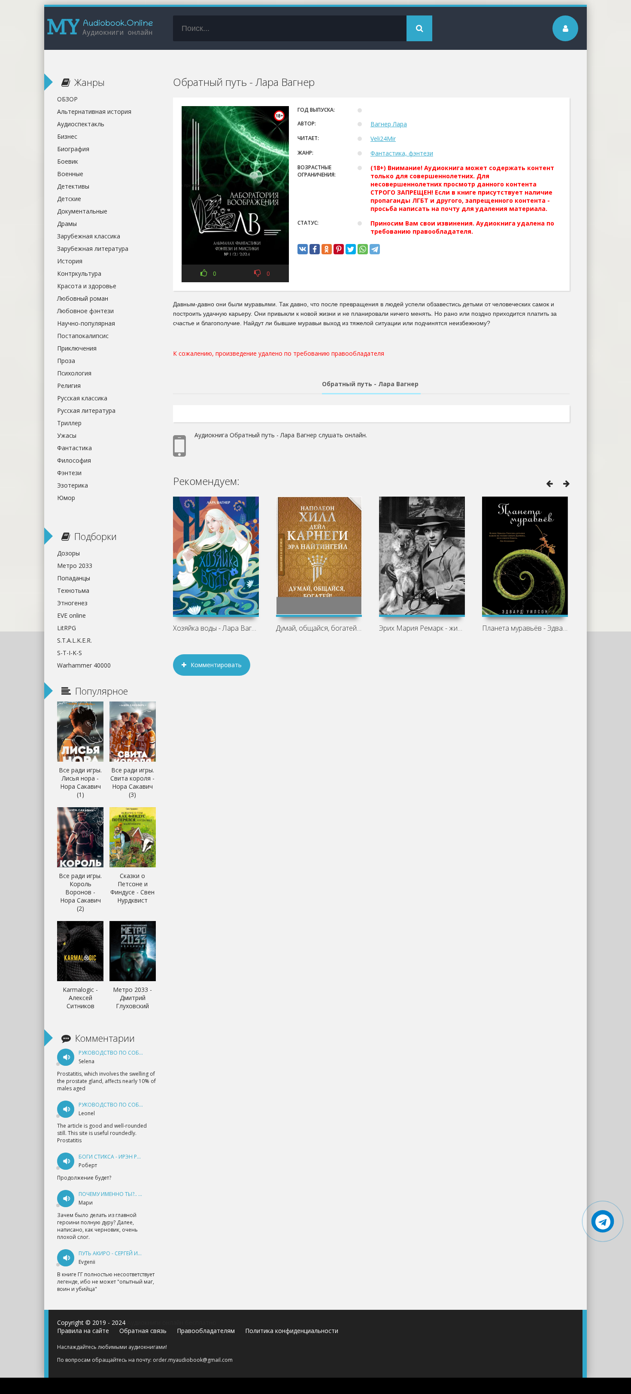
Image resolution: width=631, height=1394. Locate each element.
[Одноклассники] (327, 249)
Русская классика (82, 398)
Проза (66, 361)
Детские (69, 199)
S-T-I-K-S (69, 653)
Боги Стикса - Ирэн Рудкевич (119, 1156)
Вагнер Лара (388, 124)
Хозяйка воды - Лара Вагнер (216, 628)
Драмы (67, 224)
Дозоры (68, 553)
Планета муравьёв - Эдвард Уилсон (525, 628)
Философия (74, 460)
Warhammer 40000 (84, 665)
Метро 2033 (74, 565)
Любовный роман (82, 298)
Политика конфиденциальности (291, 1331)
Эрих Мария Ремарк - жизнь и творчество (422, 628)
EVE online (71, 615)
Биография (73, 149)
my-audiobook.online (100, 28)
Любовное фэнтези (85, 311)
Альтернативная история (94, 111)
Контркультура (79, 273)
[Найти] (419, 28)
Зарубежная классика (88, 236)
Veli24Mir (383, 138)
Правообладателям (206, 1331)
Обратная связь (143, 1331)
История (69, 261)
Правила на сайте (83, 1331)
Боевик (67, 161)
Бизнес (67, 136)
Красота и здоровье (86, 286)
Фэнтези (69, 473)
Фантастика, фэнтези (401, 153)
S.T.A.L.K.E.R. (74, 640)
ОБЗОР (67, 99)
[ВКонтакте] (302, 249)
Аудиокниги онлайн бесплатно (171, 1322)
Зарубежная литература (92, 248)
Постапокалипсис (83, 336)
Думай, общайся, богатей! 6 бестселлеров (319, 628)
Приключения (77, 348)
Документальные (82, 211)
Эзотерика (72, 485)
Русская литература (86, 410)
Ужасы (66, 435)
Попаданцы (73, 578)
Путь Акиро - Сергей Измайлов (121, 1253)
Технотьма (73, 590)
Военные (70, 174)
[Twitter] (351, 249)
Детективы (73, 186)
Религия (69, 385)
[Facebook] (314, 249)
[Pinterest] (339, 249)
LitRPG (66, 628)
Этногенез (72, 603)
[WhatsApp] (363, 249)
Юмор (66, 498)
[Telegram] (375, 249)
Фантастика (74, 448)
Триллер (69, 423)
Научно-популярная (86, 323)
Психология (74, 373)
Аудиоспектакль (80, 124)
